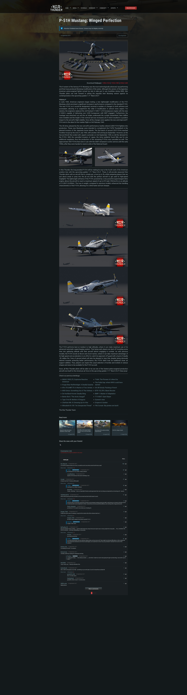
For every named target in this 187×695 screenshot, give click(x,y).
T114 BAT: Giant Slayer (103, 397)
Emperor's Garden (101, 402)
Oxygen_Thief (64, 511)
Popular (65, 459)
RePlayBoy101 (64, 527)
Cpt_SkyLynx (64, 464)
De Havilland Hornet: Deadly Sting (74, 394)
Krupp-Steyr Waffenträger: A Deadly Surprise (77, 385)
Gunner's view (100, 400)
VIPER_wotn (64, 583)
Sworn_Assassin (71, 506)
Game (67, 8)
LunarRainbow (71, 474)
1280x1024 (106, 83)
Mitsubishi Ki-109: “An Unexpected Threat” (77, 405)
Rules (123, 458)
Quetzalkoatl (64, 568)
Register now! (131, 8)
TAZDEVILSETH (65, 495)
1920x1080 (115, 83)
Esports (113, 8)
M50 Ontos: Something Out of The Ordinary (77, 391)
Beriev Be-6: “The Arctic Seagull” (73, 397)
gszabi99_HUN (71, 574)
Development (122, 35)
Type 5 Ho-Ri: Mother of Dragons (73, 400)
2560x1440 (124, 83)
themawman (64, 552)
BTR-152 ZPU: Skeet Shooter (105, 391)
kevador (69, 534)
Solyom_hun (64, 546)
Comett (62, 479)
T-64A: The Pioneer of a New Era (106, 379)
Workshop (92, 8)
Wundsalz (69, 489)
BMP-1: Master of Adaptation (105, 394)
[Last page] (111, 593)
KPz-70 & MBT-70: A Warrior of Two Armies (77, 388)
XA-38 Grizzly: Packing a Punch (106, 388)
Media (74, 8)
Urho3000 (63, 562)
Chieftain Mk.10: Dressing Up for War (75, 402)
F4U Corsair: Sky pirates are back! (106, 405)
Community (103, 8)
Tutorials (84, 8)
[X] (60, 445)
